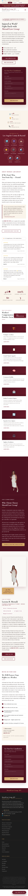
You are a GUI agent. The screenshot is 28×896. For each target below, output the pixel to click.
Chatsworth (4, 871)
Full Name (6, 76)
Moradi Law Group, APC (14, 790)
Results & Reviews (5, 846)
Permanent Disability (6, 828)
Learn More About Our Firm (11, 231)
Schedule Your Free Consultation (13, 544)
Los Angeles (4, 861)
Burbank (3, 865)
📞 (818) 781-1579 (8, 654)
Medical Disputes (5, 830)
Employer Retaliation (6, 834)
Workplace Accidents (6, 824)
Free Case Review (8, 62)
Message (6, 91)
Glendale (4, 863)
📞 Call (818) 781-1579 (10, 58)
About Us (4, 848)
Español (15, 2)
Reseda (3, 869)
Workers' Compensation (7, 822)
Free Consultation (20, 316)
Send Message (14, 100)
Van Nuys (4, 859)
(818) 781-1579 (7, 6)
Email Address (7, 86)
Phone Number (7, 81)
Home (3, 842)
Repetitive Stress (5, 832)
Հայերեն (20, 2)
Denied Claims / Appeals (7, 826)
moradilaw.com (7, 815)
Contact (3, 850)
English (10, 2)
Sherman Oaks (5, 867)
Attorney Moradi (5, 844)
